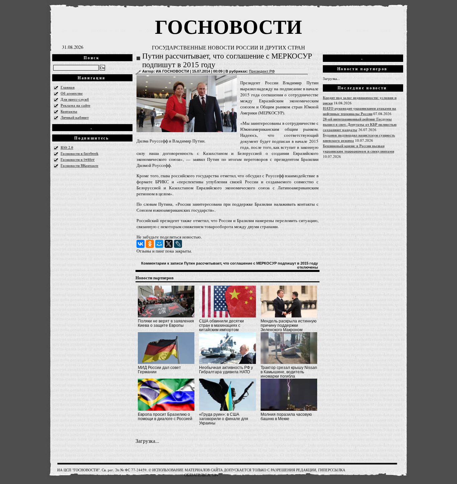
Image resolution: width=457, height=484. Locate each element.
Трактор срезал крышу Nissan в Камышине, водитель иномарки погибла (289, 372)
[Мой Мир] (159, 244)
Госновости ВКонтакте (79, 165)
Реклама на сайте (75, 105)
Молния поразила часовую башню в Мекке (286, 416)
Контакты (69, 111)
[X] (169, 244)
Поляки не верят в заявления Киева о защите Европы (166, 323)
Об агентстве (72, 93)
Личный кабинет (75, 117)
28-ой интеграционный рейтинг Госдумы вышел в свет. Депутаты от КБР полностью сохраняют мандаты (359, 124)
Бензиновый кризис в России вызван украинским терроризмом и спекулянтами (358, 148)
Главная (68, 87)
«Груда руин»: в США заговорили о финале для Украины (223, 418)
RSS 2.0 (67, 147)
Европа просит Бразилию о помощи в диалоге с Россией (165, 416)
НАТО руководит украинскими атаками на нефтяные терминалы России (359, 111)
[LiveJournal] (178, 244)
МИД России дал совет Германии (159, 369)
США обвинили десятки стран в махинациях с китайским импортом (221, 325)
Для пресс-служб (75, 99)
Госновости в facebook (79, 153)
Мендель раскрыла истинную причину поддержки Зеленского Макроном (288, 325)
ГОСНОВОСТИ (228, 25)
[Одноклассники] (150, 244)
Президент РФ (262, 71)
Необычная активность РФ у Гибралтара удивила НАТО (226, 369)
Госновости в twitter (78, 159)
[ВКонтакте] (140, 244)
